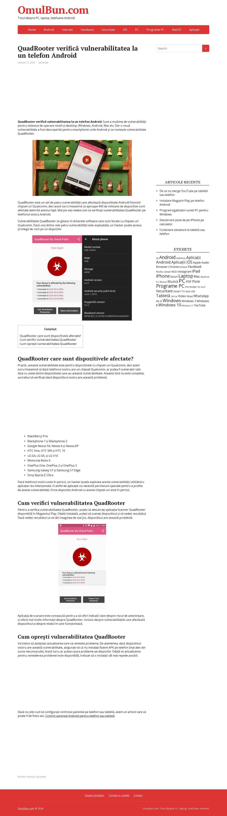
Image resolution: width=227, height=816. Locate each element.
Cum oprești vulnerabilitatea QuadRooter (48, 344)
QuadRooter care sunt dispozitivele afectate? (50, 336)
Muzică (173, 281)
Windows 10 (169, 305)
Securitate (108, 30)
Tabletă (163, 295)
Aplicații (194, 30)
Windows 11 (187, 305)
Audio (205, 262)
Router (193, 286)
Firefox (160, 271)
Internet (67, 30)
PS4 (187, 287)
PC (137, 30)
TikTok (174, 296)
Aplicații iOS (181, 262)
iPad (196, 271)
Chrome (173, 267)
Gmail (167, 271)
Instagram (184, 271)
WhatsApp (201, 296)
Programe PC (155, 30)
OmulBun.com (53, 9)
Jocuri (174, 276)
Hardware (87, 30)
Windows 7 (189, 301)
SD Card (201, 287)
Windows (172, 300)
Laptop (186, 276)
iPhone (163, 276)
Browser (162, 267)
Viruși (190, 296)
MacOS (176, 30)
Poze (196, 281)
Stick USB (190, 291)
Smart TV (179, 291)
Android (49, 30)
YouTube (200, 305)
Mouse (163, 281)
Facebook (194, 266)
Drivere (183, 267)
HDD (174, 271)
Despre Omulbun (94, 795)
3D (157, 258)
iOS (125, 30)
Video (182, 296)
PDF (189, 282)
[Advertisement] (82, 95)
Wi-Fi (159, 301)
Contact (138, 795)
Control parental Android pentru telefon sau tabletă (80, 716)
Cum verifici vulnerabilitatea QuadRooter (48, 340)
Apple (197, 262)
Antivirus (181, 258)
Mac (197, 276)
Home (32, 30)
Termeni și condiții (118, 795)
